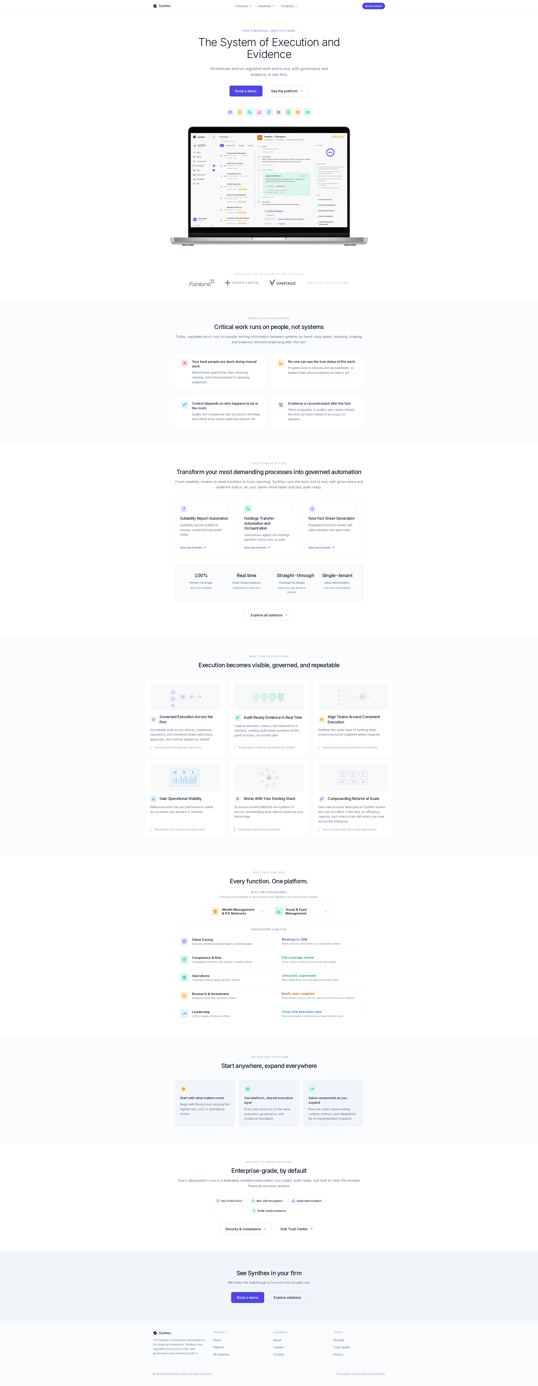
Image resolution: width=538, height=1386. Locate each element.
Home (217, 1340)
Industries (264, 6)
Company (287, 6)
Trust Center (341, 1347)
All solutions (221, 1354)
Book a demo (373, 6)
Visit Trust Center (294, 1229)
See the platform (284, 91)
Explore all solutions (266, 615)
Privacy (338, 1354)
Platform (218, 1347)
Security (338, 1340)
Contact (278, 1354)
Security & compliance (243, 1229)
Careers (278, 1347)
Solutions (242, 6)
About (277, 1340)
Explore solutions (287, 1297)
